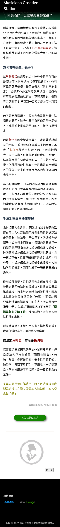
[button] (30, 418)
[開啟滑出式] (55, 5)
